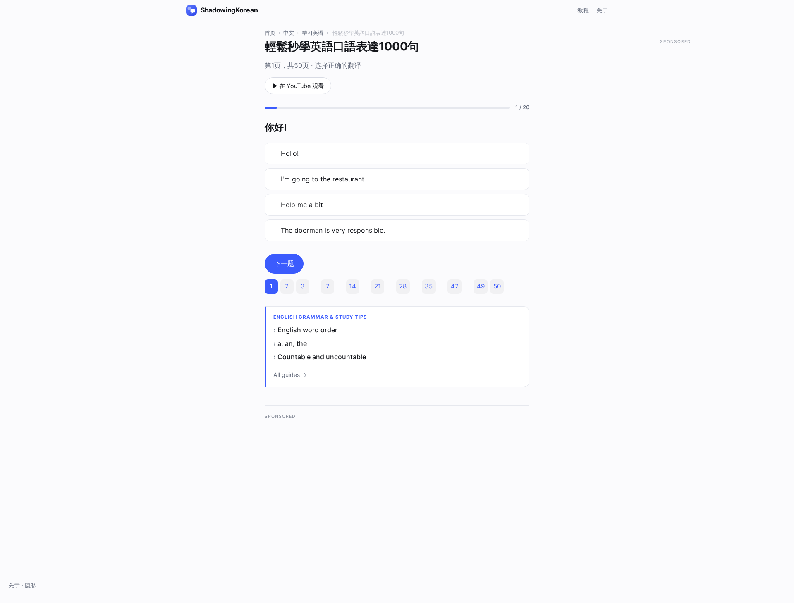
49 (481, 286)
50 (497, 286)
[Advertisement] (397, 482)
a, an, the (292, 343)
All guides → (290, 374)
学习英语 (312, 32)
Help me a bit (302, 204)
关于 (602, 10)
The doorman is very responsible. (333, 230)
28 (403, 286)
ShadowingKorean (229, 10)
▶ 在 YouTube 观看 (298, 85)
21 (377, 286)
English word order (307, 330)
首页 (270, 32)
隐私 (30, 585)
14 (352, 286)
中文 (288, 32)
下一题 (284, 263)
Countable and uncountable (321, 357)
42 (455, 286)
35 (429, 286)
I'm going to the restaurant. (323, 179)
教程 (583, 10)
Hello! (290, 153)
